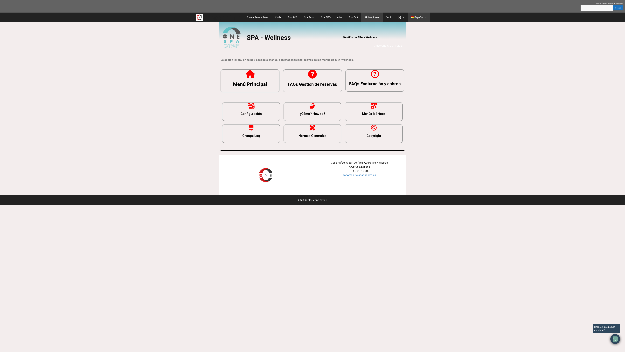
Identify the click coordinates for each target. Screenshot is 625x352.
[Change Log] (251, 128)
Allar (339, 17)
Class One (222, 17)
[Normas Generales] (312, 128)
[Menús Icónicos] (374, 106)
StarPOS (293, 17)
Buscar (618, 8)
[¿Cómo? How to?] (312, 106)
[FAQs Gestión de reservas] (312, 74)
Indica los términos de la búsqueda (609, 3)
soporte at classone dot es (359, 175)
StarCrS (353, 17)
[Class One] (200, 17)
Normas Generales (312, 136)
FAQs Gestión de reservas (312, 84)
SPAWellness (371, 17)
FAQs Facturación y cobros (375, 83)
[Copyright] (374, 128)
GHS (388, 17)
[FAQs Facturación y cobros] (375, 74)
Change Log (251, 136)
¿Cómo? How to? (312, 114)
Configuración (251, 114)
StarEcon (309, 17)
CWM (278, 17)
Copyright (374, 136)
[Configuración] (251, 106)
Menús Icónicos (374, 114)
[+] (399, 17)
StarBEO (326, 17)
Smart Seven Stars (258, 17)
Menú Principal (250, 84)
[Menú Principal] (250, 74)
